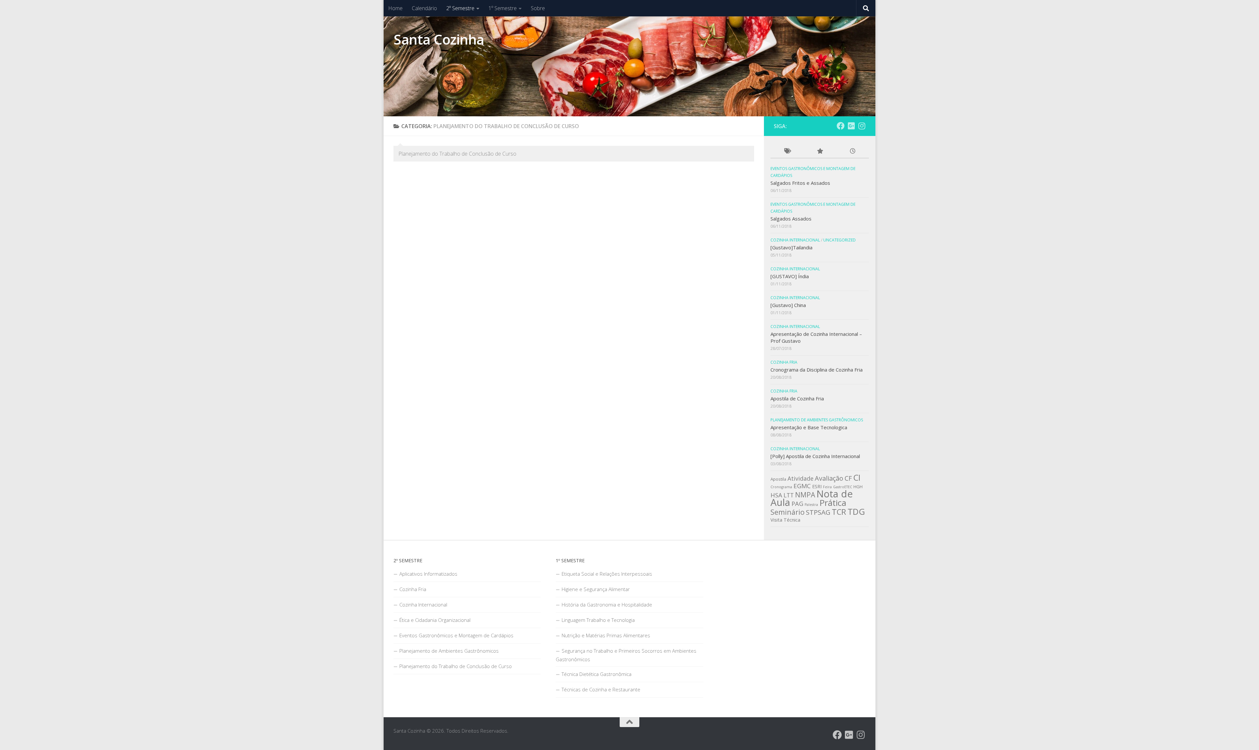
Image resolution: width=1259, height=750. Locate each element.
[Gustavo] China (788, 305)
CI (857, 477)
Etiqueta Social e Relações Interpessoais (607, 573)
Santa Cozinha (438, 39)
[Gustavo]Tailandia (791, 247)
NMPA (805, 494)
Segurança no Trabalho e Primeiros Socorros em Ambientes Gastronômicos (626, 655)
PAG (797, 504)
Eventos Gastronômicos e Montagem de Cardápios (456, 635)
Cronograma (781, 487)
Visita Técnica (785, 520)
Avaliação (829, 478)
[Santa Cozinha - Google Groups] (851, 126)
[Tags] (786, 151)
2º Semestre (460, 8)
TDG (856, 511)
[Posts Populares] (819, 151)
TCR (839, 512)
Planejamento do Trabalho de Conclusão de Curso (455, 666)
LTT (789, 495)
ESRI (817, 486)
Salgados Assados (790, 218)
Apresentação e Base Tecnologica (808, 427)
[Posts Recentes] (852, 151)
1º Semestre (503, 8)
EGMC (802, 486)
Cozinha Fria (783, 362)
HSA (776, 495)
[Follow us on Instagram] (862, 126)
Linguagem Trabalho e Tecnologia (598, 620)
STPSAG (818, 512)
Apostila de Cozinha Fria (797, 398)
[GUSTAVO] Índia (789, 276)
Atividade (800, 478)
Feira (827, 487)
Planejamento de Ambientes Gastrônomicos (816, 420)
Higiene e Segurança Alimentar (596, 589)
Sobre (538, 8)
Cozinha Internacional (795, 240)
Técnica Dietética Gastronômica (596, 674)
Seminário (787, 512)
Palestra (811, 504)
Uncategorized (839, 240)
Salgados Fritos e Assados (800, 183)
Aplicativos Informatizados (428, 573)
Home (395, 8)
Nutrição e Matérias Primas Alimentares (606, 635)
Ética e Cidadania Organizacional (434, 620)
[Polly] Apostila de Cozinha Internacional (815, 456)
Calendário (424, 8)
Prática (832, 503)
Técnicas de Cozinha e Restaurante (601, 689)
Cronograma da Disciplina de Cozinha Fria (816, 369)
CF (848, 478)
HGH (858, 487)
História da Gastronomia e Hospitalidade (607, 604)
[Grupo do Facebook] (841, 126)
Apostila (778, 479)
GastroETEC (842, 487)
